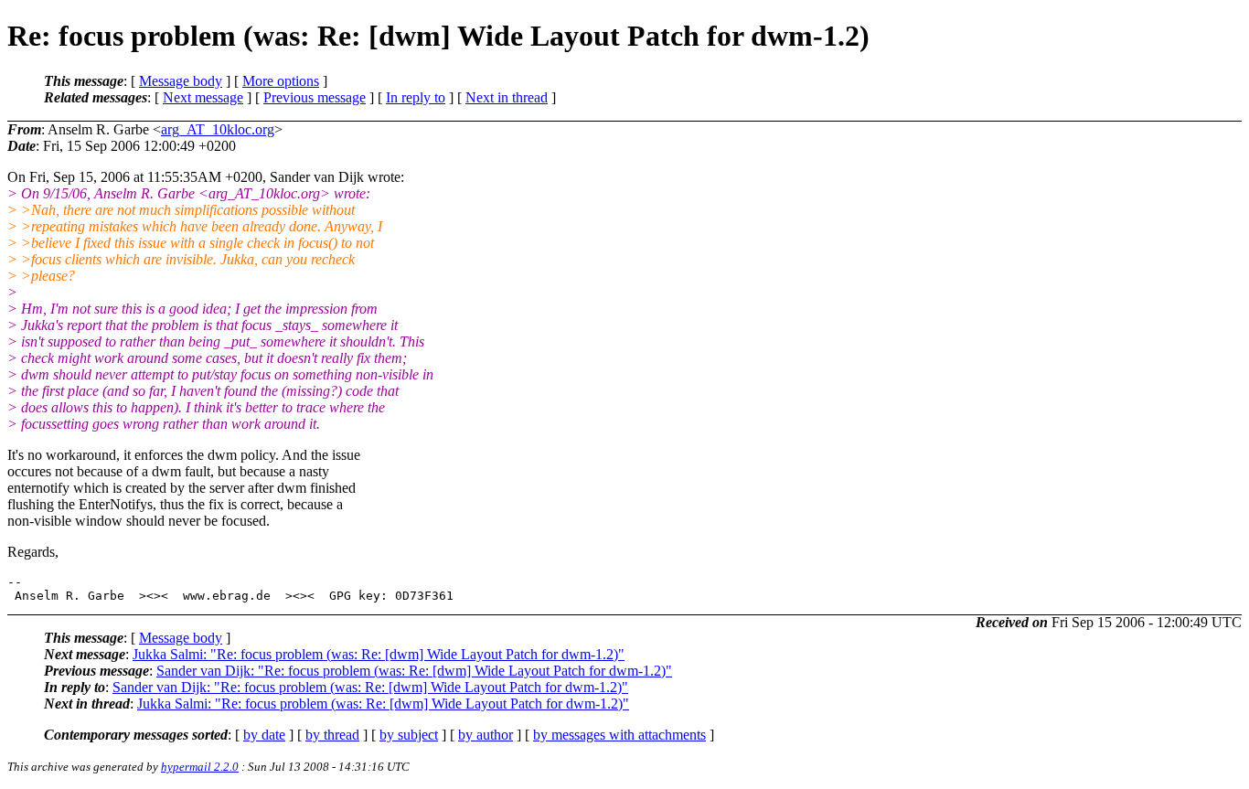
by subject (408, 734)
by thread (332, 734)
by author (485, 734)
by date (264, 734)
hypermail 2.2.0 (200, 766)
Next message (203, 97)
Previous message (314, 97)
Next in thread (506, 97)
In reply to (415, 97)
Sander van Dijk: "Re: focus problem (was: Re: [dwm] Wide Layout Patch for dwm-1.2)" (414, 670)
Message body (180, 81)
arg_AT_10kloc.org (217, 129)
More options (280, 81)
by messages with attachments (619, 734)
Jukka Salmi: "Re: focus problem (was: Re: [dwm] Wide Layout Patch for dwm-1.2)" (378, 654)
